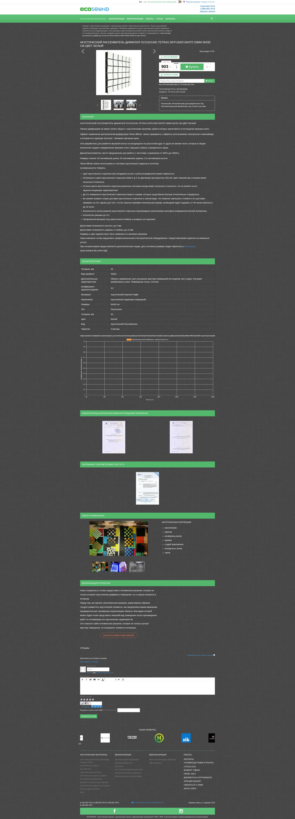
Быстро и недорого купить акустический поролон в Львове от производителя (130, 33)
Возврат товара (192, 770)
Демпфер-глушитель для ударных (94, 782)
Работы (149, 19)
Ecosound (182, 89)
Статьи (159, 19)
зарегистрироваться (104, 673)
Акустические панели (119, 26)
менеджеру (190, 246)
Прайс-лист (190, 774)
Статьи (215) (190, 767)
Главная (85, 26)
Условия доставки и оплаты (199, 763)
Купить (193, 67)
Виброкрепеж (155, 763)
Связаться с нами (193, 785)
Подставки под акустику (90, 772)
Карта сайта (190, 789)
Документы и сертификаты (198, 778)
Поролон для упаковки (90, 789)
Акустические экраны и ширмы (93, 776)
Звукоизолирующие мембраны (128, 773)
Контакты (170, 19)
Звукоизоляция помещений (127, 760)
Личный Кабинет (192, 781)
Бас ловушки (85, 769)
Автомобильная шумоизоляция (128, 776)
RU (140, 2)
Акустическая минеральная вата (129, 770)
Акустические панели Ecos (139, 26)
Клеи (82, 792)
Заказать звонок (207, 11)
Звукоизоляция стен (124, 763)
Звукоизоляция (116, 19)
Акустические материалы (93, 19)
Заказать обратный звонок (118, 635)
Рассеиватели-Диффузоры (91, 779)
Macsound (119, 766)
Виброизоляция (135, 19)
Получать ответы (87, 710)
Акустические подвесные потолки (95, 786)
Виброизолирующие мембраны (162, 760)
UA (145, 2)
